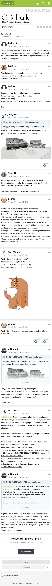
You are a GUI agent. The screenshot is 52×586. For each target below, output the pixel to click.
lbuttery (11, 85)
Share (26, 562)
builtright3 (12, 349)
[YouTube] (31, 10)
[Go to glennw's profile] (4, 200)
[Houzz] (43, 10)
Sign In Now (26, 551)
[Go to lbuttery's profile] (4, 87)
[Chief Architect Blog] (48, 10)
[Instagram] (35, 10)
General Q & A (24, 36)
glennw (11, 198)
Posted (18, 46)
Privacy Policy (32, 583)
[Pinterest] (39, 10)
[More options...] (49, 43)
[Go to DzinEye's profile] (4, 67)
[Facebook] (27, 10)
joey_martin (13, 114)
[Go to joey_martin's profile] (4, 116)
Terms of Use (18, 583)
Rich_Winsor (14, 251)
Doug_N (11, 173)
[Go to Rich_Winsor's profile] (4, 253)
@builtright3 (7, 417)
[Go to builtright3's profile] (4, 350)
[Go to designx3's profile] (4, 44)
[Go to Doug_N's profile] (4, 174)
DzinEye (11, 65)
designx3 (7, 34)
